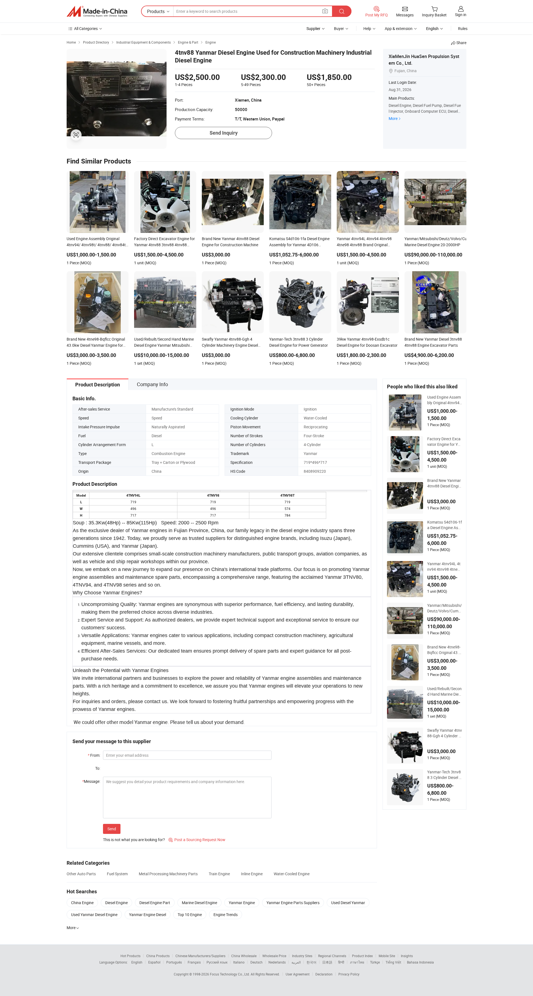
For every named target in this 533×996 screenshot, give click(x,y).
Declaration (324, 974)
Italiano (239, 962)
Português (174, 962)
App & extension (399, 28)
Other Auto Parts (81, 873)
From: (94, 755)
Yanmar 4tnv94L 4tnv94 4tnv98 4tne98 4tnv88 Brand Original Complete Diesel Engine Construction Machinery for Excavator (444, 566)
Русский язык (217, 962)
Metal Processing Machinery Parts (168, 873)
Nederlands (277, 962)
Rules (462, 28)
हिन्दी (341, 962)
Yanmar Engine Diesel (147, 914)
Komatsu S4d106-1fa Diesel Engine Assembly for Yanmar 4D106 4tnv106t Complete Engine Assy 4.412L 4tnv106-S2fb (444, 524)
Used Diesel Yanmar (348, 902)
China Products (158, 956)
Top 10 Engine (190, 914)
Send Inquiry (224, 133)
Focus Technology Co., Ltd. (230, 974)
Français (194, 962)
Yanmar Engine (242, 902)
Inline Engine (252, 873)
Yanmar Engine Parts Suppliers (293, 902)
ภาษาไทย (357, 962)
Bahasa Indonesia (420, 962)
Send (111, 828)
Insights (407, 956)
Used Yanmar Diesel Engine (94, 914)
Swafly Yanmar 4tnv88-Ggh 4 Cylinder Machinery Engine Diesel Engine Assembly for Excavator (444, 733)
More (393, 118)
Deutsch (256, 962)
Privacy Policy (348, 974)
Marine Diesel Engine (199, 902)
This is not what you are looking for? (134, 839)
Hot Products (130, 956)
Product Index (362, 956)
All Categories (86, 28)
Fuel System (117, 873)
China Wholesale (244, 956)
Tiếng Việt (393, 962)
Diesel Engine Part (154, 902)
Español (154, 962)
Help (367, 28)
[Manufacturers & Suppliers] (97, 11)
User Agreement (298, 974)
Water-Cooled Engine (292, 873)
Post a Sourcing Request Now (197, 839)
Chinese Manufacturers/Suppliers (200, 956)
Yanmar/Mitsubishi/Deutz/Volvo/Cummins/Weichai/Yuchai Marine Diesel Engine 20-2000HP (444, 608)
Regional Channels (332, 956)
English (136, 962)
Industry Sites (302, 956)
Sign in (460, 14)
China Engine (82, 902)
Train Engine (219, 873)
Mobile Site (387, 956)
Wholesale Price (274, 956)
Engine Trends (225, 914)
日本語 (327, 962)
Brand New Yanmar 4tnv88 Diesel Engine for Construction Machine (444, 483)
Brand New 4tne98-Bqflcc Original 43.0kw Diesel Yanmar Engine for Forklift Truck (444, 649)
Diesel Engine (116, 902)
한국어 (311, 962)
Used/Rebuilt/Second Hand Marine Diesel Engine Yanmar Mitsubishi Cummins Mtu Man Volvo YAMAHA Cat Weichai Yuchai (444, 691)
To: (97, 768)
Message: (91, 781)
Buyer (339, 28)
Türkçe (375, 962)
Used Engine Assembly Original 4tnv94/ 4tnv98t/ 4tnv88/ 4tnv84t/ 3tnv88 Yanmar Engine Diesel (444, 400)
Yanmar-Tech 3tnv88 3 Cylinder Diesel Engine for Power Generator (444, 774)
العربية (296, 962)
